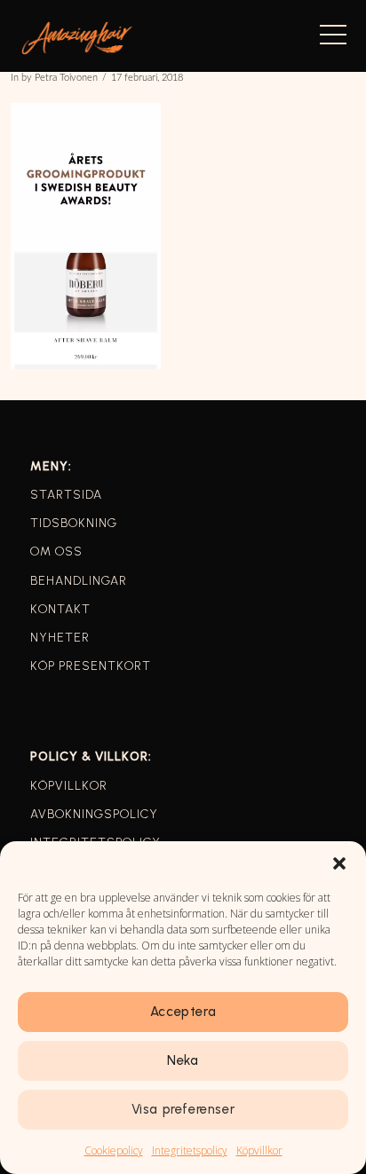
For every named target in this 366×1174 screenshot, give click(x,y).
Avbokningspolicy (94, 814)
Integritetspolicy (189, 1150)
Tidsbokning (73, 523)
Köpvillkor (259, 1150)
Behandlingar (78, 580)
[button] (339, 863)
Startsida (66, 494)
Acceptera (183, 1012)
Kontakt (60, 609)
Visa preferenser (183, 1109)
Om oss (56, 551)
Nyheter (60, 637)
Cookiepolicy (113, 1150)
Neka (182, 1060)
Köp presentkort (90, 666)
